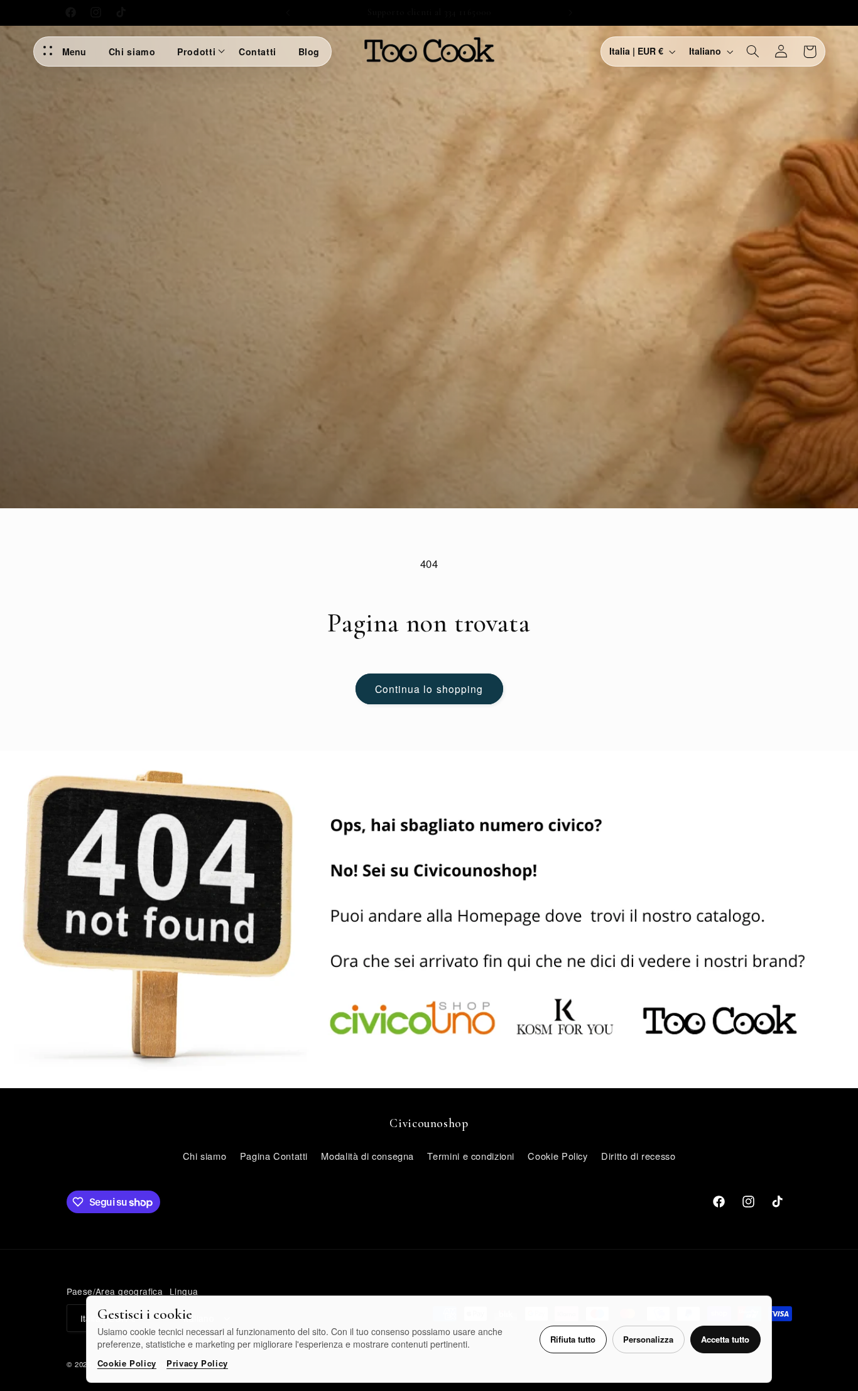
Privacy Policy (197, 1363)
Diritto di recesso (638, 1155)
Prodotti (196, 51)
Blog (309, 51)
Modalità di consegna (367, 1155)
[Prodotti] (223, 51)
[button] (752, 51)
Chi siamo (132, 51)
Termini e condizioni (470, 1155)
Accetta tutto (725, 1339)
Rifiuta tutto (572, 1339)
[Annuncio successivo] (570, 12)
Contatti (257, 51)
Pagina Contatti (274, 1155)
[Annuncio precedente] (287, 12)
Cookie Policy (126, 1363)
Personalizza (648, 1339)
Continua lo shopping (429, 689)
